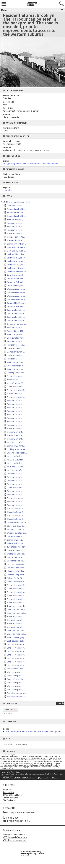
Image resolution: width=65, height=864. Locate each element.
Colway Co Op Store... (16, 578)
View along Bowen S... (16, 247)
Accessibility (8, 792)
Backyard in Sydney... (16, 257)
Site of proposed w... (16, 693)
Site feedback (9, 800)
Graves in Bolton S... (16, 278)
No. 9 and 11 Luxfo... (15, 466)
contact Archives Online (44, 774)
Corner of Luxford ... (16, 445)
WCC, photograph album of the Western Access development (33, 731)
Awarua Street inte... (16, 581)
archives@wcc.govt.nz (15, 820)
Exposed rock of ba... (16, 209)
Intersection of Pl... (15, 393)
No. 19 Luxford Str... (15, 456)
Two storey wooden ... (17, 275)
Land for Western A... (16, 644)
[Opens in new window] (32, 845)
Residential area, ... (16, 219)
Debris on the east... (16, 567)
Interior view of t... (15, 431)
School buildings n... (16, 543)
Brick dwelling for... (15, 337)
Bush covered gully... (16, 637)
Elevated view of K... (16, 386)
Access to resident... (16, 362)
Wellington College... (16, 553)
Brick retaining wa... (15, 365)
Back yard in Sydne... (16, 254)
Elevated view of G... (16, 585)
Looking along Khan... (16, 574)
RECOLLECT (5, 778)
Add (59, 703)
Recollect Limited (32, 778)
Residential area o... (16, 341)
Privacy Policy (6, 772)
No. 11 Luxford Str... (15, 463)
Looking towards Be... (16, 449)
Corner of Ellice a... (15, 539)
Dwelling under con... (16, 372)
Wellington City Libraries (13, 834)
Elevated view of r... (15, 233)
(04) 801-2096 (11, 817)
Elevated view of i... (15, 376)
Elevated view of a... (16, 599)
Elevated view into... (16, 498)
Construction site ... (15, 557)
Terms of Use (15, 772)
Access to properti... (16, 334)
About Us (7, 789)
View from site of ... (15, 205)
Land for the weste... (16, 564)
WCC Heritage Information (14, 840)
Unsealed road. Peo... (16, 609)
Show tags (9, 709)
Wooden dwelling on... (17, 532)
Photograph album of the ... (18, 202)
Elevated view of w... (16, 588)
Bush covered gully (15, 640)
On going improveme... (17, 324)
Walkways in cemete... (17, 299)
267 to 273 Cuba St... (16, 526)
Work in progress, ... (16, 672)
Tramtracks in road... (16, 606)
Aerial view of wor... (15, 668)
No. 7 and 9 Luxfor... (15, 470)
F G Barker (7, 190)
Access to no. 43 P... (15, 330)
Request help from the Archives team (19, 812)
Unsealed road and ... (16, 613)
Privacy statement (10, 797)
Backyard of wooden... (17, 271)
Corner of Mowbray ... (16, 243)
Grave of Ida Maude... (16, 303)
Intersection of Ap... (16, 236)
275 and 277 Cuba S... (16, 529)
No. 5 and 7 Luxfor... (15, 442)
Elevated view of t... (16, 348)
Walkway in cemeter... (16, 289)
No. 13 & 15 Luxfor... (15, 459)
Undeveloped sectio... (17, 452)
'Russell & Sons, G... (15, 508)
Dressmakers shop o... (17, 522)
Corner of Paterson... (16, 536)
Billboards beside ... (16, 560)
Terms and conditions (12, 795)
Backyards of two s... (16, 268)
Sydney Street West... (17, 679)
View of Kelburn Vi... (15, 383)
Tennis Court (12, 379)
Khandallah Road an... (16, 571)
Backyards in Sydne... (16, 264)
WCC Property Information (14, 837)
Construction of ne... (16, 310)
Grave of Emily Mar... (16, 285)
